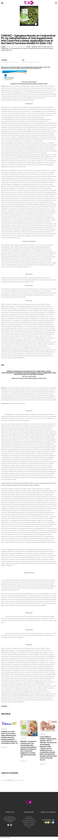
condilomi (24, 62)
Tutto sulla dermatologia (29, 820)
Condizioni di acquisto (29, 822)
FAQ (29, 827)
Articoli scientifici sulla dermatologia (9, 62)
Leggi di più (4, 747)
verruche (37, 62)
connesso (9, 780)
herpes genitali (30, 62)
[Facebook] (8, 825)
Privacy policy (29, 825)
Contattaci (10, 821)
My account (29, 817)
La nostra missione (29, 818)
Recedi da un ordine (29, 824)
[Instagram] (11, 825)
